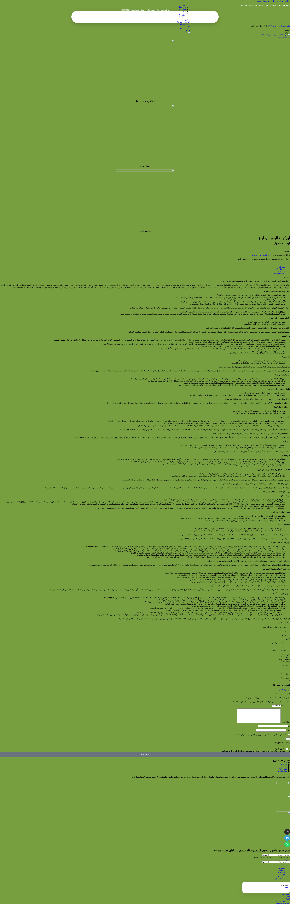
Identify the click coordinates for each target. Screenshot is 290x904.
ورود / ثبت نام (280, 879)
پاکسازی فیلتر (284, 690)
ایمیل (288, 730)
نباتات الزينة (281, 26)
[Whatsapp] (287, 844)
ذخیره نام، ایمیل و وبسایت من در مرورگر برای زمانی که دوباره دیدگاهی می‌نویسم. (256, 735)
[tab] (282, 267)
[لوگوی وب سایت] (145, 1)
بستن (288, 859)
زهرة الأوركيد (272, 26)
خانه (288, 26)
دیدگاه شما (285, 722)
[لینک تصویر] (283, 784)
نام (289, 726)
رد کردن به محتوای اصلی (266, 1)
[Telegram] (287, 838)
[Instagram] (287, 832)
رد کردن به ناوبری (283, 1)
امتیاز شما (285, 705)
